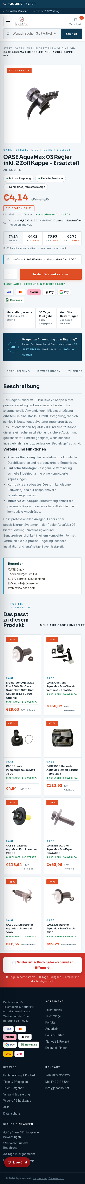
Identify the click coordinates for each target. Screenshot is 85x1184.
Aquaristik (51, 1028)
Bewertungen (49, 371)
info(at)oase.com (29, 583)
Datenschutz (11, 1113)
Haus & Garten (54, 1035)
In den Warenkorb (48, 274)
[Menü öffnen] (7, 21)
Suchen (71, 33)
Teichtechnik (53, 1010)
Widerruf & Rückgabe (17, 1100)
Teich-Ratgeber (13, 1088)
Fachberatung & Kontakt (19, 1075)
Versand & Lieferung (16, 1094)
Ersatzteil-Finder (56, 1047)
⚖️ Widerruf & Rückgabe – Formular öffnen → (42, 965)
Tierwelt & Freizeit (57, 1041)
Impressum (40, 1178)
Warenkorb (75, 21)
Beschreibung (18, 371)
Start (7, 48)
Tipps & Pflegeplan (15, 1081)
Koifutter (51, 1022)
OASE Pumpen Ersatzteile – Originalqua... (47, 48)
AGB (6, 1107)
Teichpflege (53, 1016)
